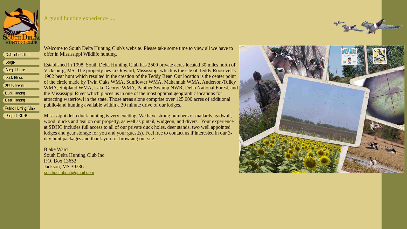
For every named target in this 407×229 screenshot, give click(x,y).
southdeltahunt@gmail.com (69, 172)
